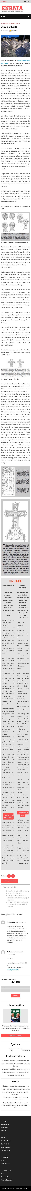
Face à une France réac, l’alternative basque (15, 1061)
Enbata (13, 1188)
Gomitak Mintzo (6, 1141)
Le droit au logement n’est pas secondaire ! (15, 1072)
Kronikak (3, 1130)
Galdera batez (5, 1163)
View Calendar (25, 1050)
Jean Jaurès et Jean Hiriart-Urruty (18, 891)
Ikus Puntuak (5, 1144)
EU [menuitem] (25, 1)
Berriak (3, 1174)
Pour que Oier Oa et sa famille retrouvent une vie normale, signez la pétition (18, 897)
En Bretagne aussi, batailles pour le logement (16, 1069)
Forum (3, 1160)
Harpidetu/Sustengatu (24, 814)
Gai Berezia (11, 23)
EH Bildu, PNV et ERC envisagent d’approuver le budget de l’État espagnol (18, 904)
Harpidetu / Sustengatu (15, 1035)
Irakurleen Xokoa (6, 1147)
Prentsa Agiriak (5, 1150)
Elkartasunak (6, 1171)
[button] (11, 1050)
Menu (4, 16)
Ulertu (18, 23)
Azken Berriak (5, 1124)
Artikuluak (4, 23)
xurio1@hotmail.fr (12, 970)
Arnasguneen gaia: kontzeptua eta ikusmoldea (15, 1089)
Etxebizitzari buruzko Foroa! (15, 1075)
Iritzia (3, 1138)
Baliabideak (4, 1177)
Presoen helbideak (6, 1180)
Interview (16, 30)
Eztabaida (4, 1157)
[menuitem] (25, 1)
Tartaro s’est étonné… (15, 893)
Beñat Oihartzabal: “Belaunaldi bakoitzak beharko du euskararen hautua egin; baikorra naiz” (15, 1105)
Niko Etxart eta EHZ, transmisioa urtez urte (15, 1086)
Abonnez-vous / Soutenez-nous (8, 816)
